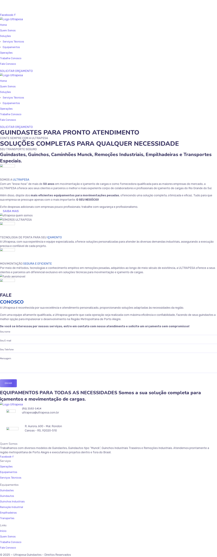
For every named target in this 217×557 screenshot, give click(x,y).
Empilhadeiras (8, 512)
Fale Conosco (8, 63)
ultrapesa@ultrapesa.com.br (25, 6)
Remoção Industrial (11, 507)
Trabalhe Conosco (10, 58)
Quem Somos (8, 30)
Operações (6, 52)
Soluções (5, 36)
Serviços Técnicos (13, 41)
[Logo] (11, 19)
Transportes (7, 518)
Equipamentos (11, 47)
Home (3, 24)
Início (3, 530)
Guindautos (7, 495)
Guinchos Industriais (12, 501)
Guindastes (7, 490)
